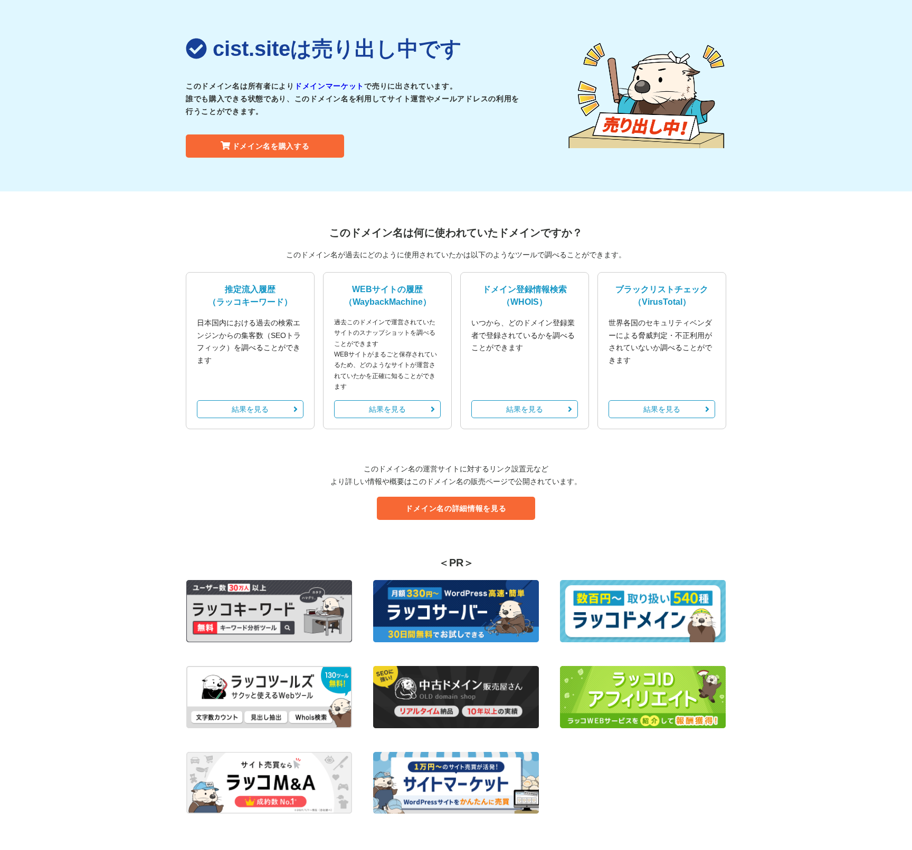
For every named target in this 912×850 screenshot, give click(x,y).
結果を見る (250, 409)
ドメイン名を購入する (271, 146)
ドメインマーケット (329, 86)
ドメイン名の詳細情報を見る (455, 508)
